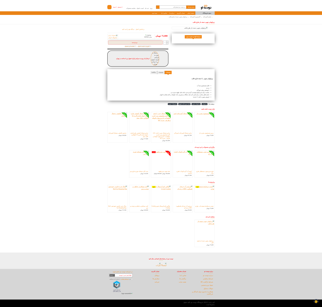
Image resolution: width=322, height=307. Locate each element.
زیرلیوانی (204, 104)
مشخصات (160, 72)
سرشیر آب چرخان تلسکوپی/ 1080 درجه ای (184, 207)
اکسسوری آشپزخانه (195, 17)
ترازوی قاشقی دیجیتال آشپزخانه (117, 133)
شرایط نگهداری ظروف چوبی (193, 36)
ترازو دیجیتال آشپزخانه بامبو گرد (183, 133)
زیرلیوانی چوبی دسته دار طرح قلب (205, 241)
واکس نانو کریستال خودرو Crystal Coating (160, 207)
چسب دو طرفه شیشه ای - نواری (204, 206)
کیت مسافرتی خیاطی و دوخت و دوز (139, 207)
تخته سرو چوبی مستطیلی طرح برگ (204, 172)
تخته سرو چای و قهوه (184, 104)
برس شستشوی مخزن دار (206, 133)
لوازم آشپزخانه (207, 17)
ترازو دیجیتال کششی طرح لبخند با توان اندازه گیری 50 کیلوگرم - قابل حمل (139, 134)
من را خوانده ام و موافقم (120, 279)
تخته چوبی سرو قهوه (164, 171)
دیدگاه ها (154, 72)
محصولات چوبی (172, 104)
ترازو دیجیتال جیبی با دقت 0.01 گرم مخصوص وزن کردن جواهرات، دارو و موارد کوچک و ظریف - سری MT (161, 135)
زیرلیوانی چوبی (196, 104)
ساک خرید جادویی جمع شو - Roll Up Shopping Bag (117, 207)
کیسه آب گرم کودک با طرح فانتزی (184, 172)
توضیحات (168, 72)
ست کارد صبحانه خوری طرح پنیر (139, 171)
